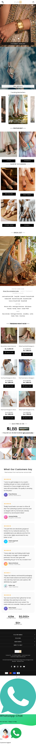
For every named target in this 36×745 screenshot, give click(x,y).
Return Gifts (8, 306)
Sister (19, 308)
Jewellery (26, 314)
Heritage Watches (18, 306)
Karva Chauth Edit (14, 301)
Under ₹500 (25, 308)
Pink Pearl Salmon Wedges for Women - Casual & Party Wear (27, 378)
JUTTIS (8, 161)
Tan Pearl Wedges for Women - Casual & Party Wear (9, 378)
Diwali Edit (24, 301)
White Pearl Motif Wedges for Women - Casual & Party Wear (27, 346)
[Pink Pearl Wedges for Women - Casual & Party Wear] (9, 399)
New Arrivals (6, 314)
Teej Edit (16, 296)
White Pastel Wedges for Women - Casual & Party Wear (27, 410)
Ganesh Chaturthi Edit (27, 296)
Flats (16, 316)
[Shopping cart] (33, 2)
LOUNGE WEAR (9, 225)
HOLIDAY (27, 225)
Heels (13, 316)
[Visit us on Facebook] (11, 666)
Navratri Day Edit (17, 299)
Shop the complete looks (11, 291)
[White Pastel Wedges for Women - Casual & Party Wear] (27, 399)
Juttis (31, 314)
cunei (18, 2)
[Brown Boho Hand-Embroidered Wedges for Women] (9, 336)
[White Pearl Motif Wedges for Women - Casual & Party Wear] (27, 336)
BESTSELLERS (9, 194)
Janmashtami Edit (7, 296)
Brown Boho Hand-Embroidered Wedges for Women (9, 346)
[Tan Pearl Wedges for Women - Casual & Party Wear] (9, 367)
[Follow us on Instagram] (17, 666)
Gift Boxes (28, 306)
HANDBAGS (27, 161)
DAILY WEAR (27, 195)
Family (14, 308)
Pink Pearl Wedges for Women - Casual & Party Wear (9, 410)
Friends (9, 308)
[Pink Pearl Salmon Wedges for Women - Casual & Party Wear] (27, 367)
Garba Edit (8, 299)
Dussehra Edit (27, 299)
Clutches (22, 316)
